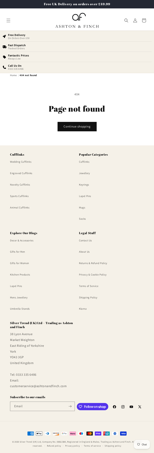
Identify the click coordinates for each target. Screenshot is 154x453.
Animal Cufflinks (19, 207)
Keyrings (84, 184)
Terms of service (92, 445)
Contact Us (85, 240)
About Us (84, 251)
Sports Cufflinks (19, 196)
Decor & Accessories (21, 240)
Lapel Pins (85, 196)
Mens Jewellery (18, 297)
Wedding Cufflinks (20, 161)
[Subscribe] (70, 406)
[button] (8, 20)
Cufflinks (84, 161)
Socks (82, 218)
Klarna (83, 308)
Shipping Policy (88, 297)
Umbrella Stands (20, 308)
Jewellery (84, 173)
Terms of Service (88, 286)
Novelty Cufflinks (20, 184)
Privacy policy (72, 445)
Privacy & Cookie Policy (93, 274)
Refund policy (54, 445)
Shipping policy (113, 445)
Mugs (82, 207)
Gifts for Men (17, 251)
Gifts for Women (19, 263)
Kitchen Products (20, 274)
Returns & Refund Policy (93, 263)
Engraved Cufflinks (21, 173)
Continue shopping (77, 126)
